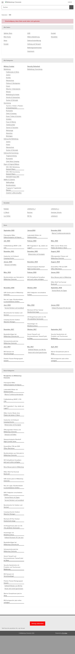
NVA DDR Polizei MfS (12, 177)
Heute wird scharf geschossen (37, 352)
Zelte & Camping (11, 113)
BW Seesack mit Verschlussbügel (9, 352)
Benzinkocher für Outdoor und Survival (13, 314)
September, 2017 (56, 329)
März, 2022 (54, 241)
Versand (23, 628)
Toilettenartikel (10, 125)
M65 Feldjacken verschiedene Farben (36, 293)
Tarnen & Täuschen (12, 127)
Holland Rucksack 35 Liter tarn (61, 308)
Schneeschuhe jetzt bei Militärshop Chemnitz (11, 342)
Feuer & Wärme (11, 122)
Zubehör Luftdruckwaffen (14, 193)
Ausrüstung (7, 103)
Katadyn (6, 209)
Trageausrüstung (11, 156)
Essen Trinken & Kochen (13, 116)
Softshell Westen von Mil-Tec (37, 349)
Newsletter (54, 37)
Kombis (8, 77)
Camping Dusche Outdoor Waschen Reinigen (12, 320)
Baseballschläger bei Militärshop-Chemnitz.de (11, 335)
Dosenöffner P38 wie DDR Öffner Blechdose (59, 268)
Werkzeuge (9, 130)
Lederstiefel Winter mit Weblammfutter (34, 236)
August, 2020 (55, 251)
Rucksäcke (9, 110)
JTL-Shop (64, 633)
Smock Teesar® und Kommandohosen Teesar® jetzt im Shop (37, 336)
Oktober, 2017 (32, 329)
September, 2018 (56, 287)
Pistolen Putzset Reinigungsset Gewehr (13, 359)
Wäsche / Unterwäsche (13, 89)
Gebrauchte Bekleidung (11, 139)
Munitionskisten (11, 185)
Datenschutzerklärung (34, 40)
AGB (28, 33)
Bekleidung (7, 69)
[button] (57, 2)
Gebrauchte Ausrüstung (11, 153)
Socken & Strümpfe (12, 100)
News (5, 40)
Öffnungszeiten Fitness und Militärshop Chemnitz (59, 257)
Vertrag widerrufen (37, 623)
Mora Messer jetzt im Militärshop (61, 277)
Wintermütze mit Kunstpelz (36, 254)
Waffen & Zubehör (9, 179)
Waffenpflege (10, 182)
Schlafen (8, 119)
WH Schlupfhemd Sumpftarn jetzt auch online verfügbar (36, 278)
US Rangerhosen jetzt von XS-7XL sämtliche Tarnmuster (36, 318)
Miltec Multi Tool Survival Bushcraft (58, 283)
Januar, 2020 (8, 262)
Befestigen (9, 136)
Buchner (30, 212)
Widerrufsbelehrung (33, 37)
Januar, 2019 (55, 272)
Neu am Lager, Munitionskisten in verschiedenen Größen (13, 300)
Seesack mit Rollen (10, 264)
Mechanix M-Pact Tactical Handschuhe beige (35, 311)
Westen (8, 91)
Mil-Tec (29, 216)
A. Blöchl (6, 212)
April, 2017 (54, 347)
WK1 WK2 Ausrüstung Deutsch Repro (13, 173)
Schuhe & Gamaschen (13, 97)
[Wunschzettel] (61, 2)
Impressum (30, 51)
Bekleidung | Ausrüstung (34, 69)
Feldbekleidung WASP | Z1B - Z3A (13, 247)
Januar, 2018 (55, 305)
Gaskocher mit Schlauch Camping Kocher (11, 257)
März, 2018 (30, 305)
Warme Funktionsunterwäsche (61, 233)
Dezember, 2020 (32, 251)
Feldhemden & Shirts (12, 72)
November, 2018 (9, 287)
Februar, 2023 (31, 241)
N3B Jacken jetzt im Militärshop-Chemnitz (14, 293)
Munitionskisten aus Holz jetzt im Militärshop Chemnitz (14, 278)
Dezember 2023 (56, 230)
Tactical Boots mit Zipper (59, 290)
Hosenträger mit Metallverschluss (32, 325)
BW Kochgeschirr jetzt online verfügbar (60, 359)
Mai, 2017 (30, 347)
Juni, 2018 (7, 305)
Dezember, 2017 (9, 329)
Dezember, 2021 (9, 251)
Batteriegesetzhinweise (34, 47)
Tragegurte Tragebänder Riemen (13, 189)
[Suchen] (71, 7)
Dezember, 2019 (32, 262)
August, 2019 (55, 262)
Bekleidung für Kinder (12, 94)
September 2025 (9, 230)
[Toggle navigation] (3, 1)
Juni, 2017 (7, 347)
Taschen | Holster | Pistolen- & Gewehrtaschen (14, 107)
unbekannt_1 (55, 209)
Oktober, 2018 (32, 287)
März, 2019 (7, 272)
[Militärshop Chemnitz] (13, 2)
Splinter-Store (8, 33)
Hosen (8, 86)
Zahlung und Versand (34, 44)
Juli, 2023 (7, 241)
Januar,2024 (31, 230)
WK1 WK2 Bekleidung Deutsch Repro (13, 168)
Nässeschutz (10, 80)
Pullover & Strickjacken (13, 83)
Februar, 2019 (31, 272)
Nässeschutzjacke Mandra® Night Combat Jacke (36, 268)
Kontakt (6, 44)
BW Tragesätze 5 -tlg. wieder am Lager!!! (37, 247)
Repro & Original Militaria (11, 164)
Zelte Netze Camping (12, 161)
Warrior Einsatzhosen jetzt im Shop (60, 352)
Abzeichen (9, 133)
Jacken (8, 75)
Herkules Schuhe (56, 212)
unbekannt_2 (31, 209)
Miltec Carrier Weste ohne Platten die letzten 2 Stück (59, 247)
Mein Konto (7, 37)
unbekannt (54, 216)
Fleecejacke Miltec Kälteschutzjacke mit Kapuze (12, 236)
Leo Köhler (7, 216)
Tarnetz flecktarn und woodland (14, 308)
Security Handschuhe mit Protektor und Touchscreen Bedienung (59, 336)
